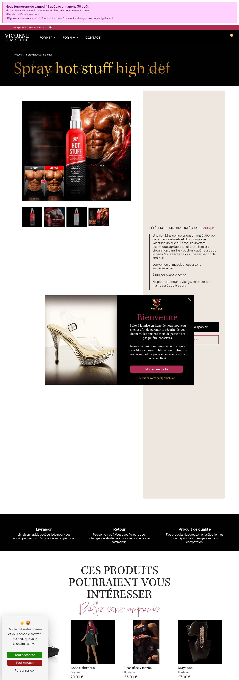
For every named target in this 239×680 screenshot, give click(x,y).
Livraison (44, 529)
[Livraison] (44, 523)
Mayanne (185, 668)
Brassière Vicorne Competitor (138, 670)
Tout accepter (25, 655)
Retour (119, 529)
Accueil (18, 54)
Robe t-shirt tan (83, 668)
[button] (219, 36)
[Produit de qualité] (195, 523)
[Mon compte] (225, 36)
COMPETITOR (17, 38)
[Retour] (119, 523)
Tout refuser (25, 663)
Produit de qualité (195, 529)
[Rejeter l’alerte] (233, 6)
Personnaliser (25, 670)
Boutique (208, 228)
